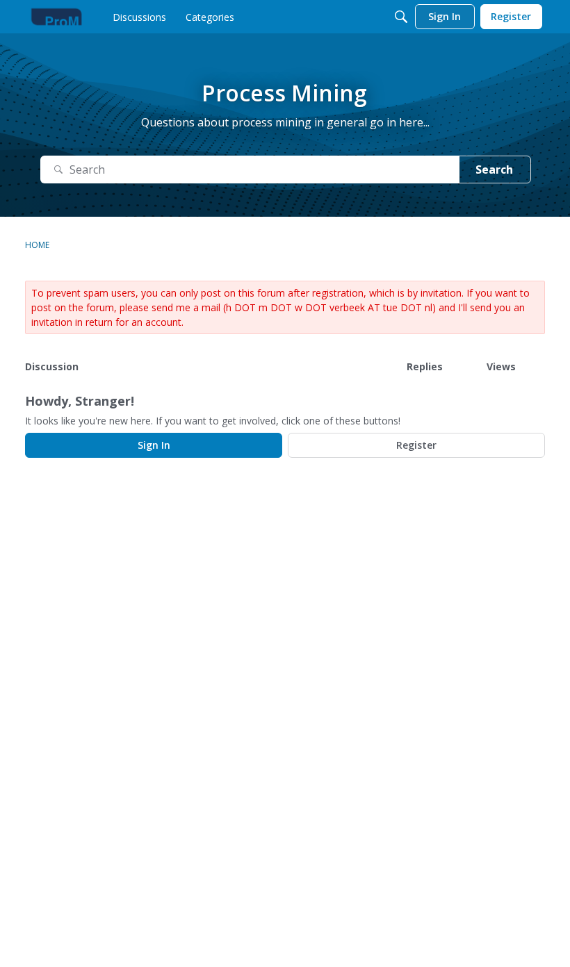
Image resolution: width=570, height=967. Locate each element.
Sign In (154, 445)
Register (416, 445)
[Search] (401, 16)
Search (494, 169)
